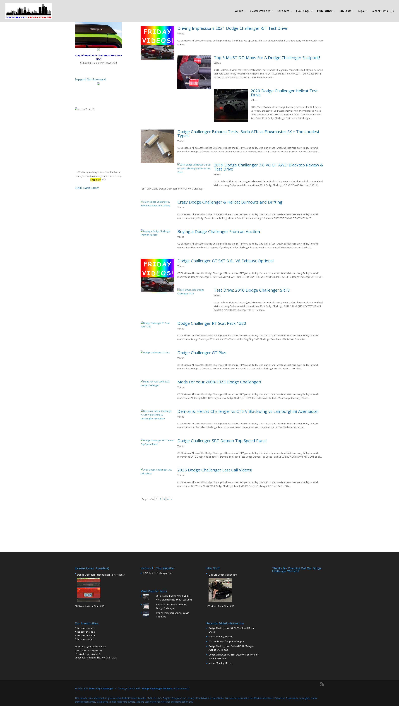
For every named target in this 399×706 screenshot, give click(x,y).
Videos (180, 33)
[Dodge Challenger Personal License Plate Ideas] (88, 590)
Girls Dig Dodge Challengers (223, 574)
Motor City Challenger (101, 688)
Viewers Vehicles (260, 11)
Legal (361, 11)
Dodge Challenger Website (157, 688)
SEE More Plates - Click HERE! (90, 606)
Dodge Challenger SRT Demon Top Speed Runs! (222, 440)
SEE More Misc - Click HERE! (220, 606)
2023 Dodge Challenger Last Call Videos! (214, 470)
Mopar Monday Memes (220, 636)
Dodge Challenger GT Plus (201, 352)
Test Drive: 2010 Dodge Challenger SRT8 (252, 290)
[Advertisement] (232, 526)
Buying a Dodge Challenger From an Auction (218, 231)
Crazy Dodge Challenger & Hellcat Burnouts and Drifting (229, 202)
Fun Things (303, 11)
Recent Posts (380, 11)
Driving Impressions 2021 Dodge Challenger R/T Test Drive (232, 28)
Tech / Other (324, 11)
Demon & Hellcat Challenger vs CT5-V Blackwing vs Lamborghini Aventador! (247, 411)
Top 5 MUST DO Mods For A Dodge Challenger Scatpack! (267, 57)
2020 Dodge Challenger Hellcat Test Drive (284, 93)
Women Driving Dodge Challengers (226, 641)
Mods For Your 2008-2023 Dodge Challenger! (219, 382)
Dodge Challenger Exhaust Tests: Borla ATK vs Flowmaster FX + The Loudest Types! (248, 133)
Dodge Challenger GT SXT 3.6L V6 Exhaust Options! (225, 261)
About (239, 11)
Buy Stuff (345, 11)
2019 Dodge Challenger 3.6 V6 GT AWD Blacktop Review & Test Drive (268, 167)
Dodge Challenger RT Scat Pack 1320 (211, 323)
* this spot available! (85, 628)
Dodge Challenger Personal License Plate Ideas (101, 574)
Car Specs (283, 11)
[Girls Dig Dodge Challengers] (220, 590)
